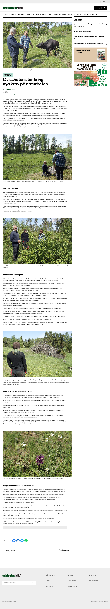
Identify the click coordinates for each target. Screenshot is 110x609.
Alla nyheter (6, 14)
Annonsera (72, 581)
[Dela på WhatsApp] (26, 540)
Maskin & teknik (47, 14)
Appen (48, 581)
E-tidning (92, 575)
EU (25, 14)
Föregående (10, 550)
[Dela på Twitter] (22, 540)
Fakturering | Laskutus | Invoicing (99, 601)
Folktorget (93, 581)
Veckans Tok (87, 14)
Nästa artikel (64, 550)
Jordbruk (14, 14)
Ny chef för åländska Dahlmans (82, 31)
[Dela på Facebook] (14, 540)
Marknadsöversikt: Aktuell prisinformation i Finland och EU (89, 37)
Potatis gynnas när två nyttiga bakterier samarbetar (88, 43)
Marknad (69, 14)
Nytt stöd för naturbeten (17, 527)
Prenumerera (50, 587)
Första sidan (50, 575)
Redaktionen (72, 587)
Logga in (99, 8)
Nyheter (71, 575)
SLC (34, 14)
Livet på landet (77, 14)
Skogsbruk (21, 14)
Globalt (29, 14)
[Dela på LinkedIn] (18, 540)
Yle (97, 14)
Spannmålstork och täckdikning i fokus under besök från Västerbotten (88, 25)
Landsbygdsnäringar (59, 14)
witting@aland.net (7, 91)
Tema (93, 14)
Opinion (38, 14)
